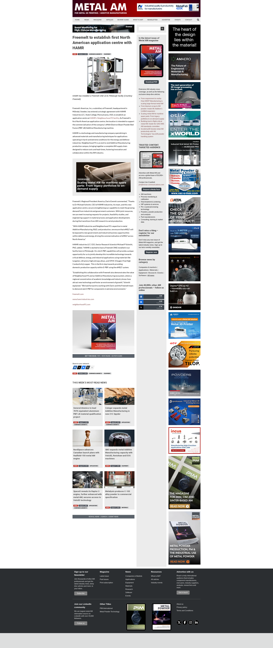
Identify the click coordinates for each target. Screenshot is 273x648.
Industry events (156, 583)
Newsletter (152, 20)
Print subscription (106, 583)
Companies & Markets (95, 54)
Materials (125, 507)
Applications (126, 422)
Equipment (107, 54)
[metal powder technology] (162, 618)
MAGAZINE (98, 20)
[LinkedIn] (75, 367)
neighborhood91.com (81, 304)
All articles (155, 579)
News (86, 20)
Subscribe (81, 593)
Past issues (104, 579)
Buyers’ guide (123, 20)
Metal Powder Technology (109, 612)
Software (142, 275)
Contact (188, 20)
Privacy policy (182, 607)
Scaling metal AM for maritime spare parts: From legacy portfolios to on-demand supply (152, 116)
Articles (109, 20)
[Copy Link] (87, 367)
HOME (77, 20)
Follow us (80, 623)
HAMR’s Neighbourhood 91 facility (104, 118)
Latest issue (104, 576)
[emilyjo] (83, 367)
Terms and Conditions (185, 610)
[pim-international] (136, 618)
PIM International (106, 608)
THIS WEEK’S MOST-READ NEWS (90, 382)
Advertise (166, 20)
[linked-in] (196, 622)
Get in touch (183, 592)
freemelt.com (78, 294)
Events (178, 20)
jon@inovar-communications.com (151, 185)
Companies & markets (148, 267)
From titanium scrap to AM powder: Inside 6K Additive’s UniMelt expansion (151, 108)
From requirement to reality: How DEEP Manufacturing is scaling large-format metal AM (152, 101)
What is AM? (138, 20)
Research (152, 273)
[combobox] (151, 28)
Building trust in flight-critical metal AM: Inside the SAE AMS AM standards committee (152, 123)
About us (180, 604)
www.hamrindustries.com (83, 299)
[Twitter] (79, 367)
